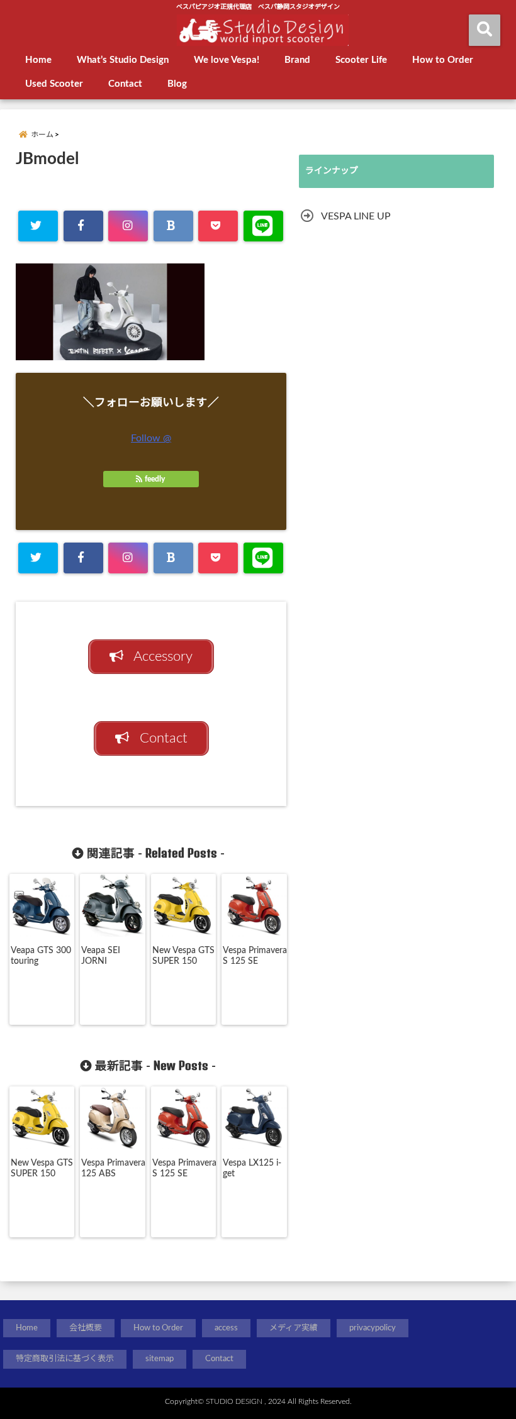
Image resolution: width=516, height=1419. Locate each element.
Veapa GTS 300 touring (41, 956)
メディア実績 (293, 1328)
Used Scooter (54, 84)
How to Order (442, 60)
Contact (125, 84)
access (226, 1328)
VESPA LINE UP (356, 216)
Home (38, 60)
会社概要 (85, 1328)
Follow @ (151, 438)
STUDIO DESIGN (234, 1401)
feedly (155, 479)
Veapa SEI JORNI (100, 956)
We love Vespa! (226, 60)
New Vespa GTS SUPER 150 (183, 956)
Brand (297, 60)
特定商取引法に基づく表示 (65, 1359)
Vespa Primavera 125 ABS (113, 1168)
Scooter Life (361, 60)
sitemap (159, 1359)
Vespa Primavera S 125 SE (255, 956)
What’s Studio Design (123, 60)
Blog (177, 84)
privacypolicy (372, 1328)
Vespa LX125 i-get (252, 1168)
